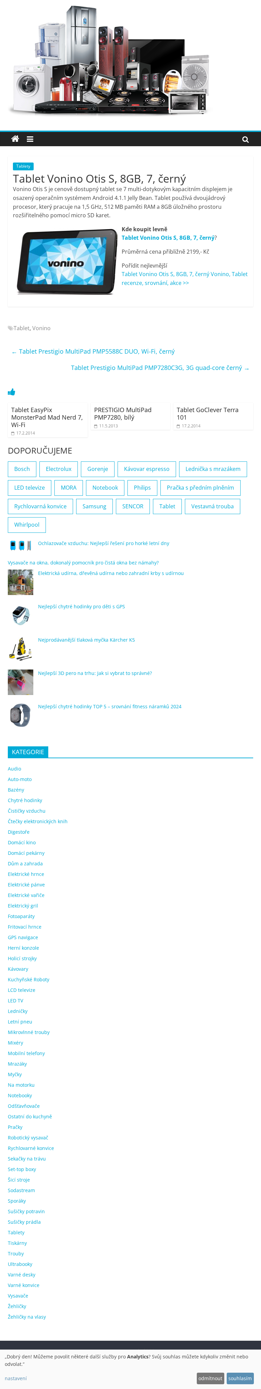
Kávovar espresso (147, 469)
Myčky (15, 1074)
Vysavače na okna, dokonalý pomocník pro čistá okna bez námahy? (83, 562)
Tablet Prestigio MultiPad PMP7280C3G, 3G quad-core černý (160, 367)
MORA (68, 487)
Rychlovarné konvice (31, 1148)
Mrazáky (17, 1064)
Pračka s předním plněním (200, 487)
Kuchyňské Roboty (28, 979)
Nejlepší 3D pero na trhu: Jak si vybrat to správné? (95, 673)
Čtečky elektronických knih (38, 821)
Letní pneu (20, 1021)
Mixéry (15, 1042)
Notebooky (20, 1095)
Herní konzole (23, 948)
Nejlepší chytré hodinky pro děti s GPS (81, 606)
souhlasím (240, 1378)
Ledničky (18, 1011)
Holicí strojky (22, 958)
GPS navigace (23, 937)
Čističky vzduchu (27, 811)
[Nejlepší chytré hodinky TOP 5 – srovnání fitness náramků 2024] (20, 718)
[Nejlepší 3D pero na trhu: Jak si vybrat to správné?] (20, 685)
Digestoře (19, 832)
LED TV (15, 1000)
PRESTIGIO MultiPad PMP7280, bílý (123, 413)
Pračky (15, 1127)
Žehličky (17, 1306)
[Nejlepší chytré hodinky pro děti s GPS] (20, 618)
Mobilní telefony (26, 1053)
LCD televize (21, 990)
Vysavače (18, 1295)
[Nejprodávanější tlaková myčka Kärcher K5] (20, 652)
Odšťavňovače (24, 1106)
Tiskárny (17, 1243)
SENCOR (132, 506)
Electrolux (58, 469)
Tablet (22, 328)
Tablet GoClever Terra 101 (208, 413)
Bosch (22, 469)
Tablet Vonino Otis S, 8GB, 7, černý (168, 237)
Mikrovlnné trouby (29, 1032)
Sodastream (21, 1190)
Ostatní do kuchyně (30, 1116)
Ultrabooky (20, 1264)
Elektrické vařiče (26, 895)
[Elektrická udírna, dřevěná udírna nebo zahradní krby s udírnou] (20, 585)
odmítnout (210, 1378)
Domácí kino (22, 842)
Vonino (41, 328)
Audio (14, 768)
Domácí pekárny (26, 853)
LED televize (29, 487)
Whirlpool (26, 524)
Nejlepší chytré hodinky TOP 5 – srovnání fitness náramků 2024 (109, 706)
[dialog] (130, 1369)
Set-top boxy (22, 1169)
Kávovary (18, 969)
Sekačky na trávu (27, 1158)
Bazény (16, 789)
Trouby (16, 1253)
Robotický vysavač (28, 1137)
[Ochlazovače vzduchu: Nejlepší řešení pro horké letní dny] (20, 548)
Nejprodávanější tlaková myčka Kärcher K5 (86, 640)
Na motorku (21, 1085)
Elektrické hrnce (26, 874)
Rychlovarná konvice (40, 506)
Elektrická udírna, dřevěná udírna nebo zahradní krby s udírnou (111, 573)
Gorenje (97, 469)
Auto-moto (20, 779)
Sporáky (17, 1201)
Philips (142, 487)
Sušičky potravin (26, 1211)
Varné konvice (23, 1285)
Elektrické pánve (26, 884)
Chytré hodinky (25, 800)
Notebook (105, 487)
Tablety (23, 166)
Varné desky (21, 1274)
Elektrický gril (23, 905)
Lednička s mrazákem (213, 469)
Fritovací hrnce (24, 927)
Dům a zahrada (25, 863)
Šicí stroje (19, 1179)
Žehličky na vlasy (27, 1317)
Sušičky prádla (24, 1222)
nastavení (16, 1378)
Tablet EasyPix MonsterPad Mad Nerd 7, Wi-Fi (47, 417)
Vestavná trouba (212, 506)
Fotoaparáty (21, 916)
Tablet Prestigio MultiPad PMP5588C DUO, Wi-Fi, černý (93, 351)
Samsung (94, 506)
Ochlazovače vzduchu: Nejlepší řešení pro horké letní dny (103, 543)
